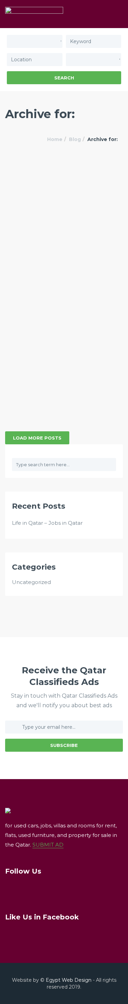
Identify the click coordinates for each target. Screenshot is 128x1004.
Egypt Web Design (68, 980)
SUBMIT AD (47, 844)
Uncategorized (31, 582)
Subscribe (64, 745)
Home (54, 139)
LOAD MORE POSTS (37, 438)
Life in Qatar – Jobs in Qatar (47, 523)
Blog (75, 139)
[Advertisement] (64, 227)
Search (64, 77)
